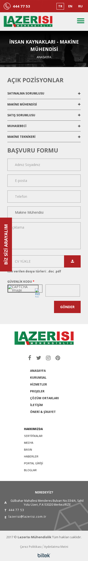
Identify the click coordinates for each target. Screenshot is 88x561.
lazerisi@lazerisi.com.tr (27, 517)
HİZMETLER (38, 384)
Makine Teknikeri (21, 137)
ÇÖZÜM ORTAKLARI (44, 398)
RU (80, 6)
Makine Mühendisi (22, 104)
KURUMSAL (38, 377)
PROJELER (37, 391)
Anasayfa (44, 57)
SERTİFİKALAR (33, 435)
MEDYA (28, 442)
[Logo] (28, 21)
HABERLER (31, 456)
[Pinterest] (58, 357)
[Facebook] (30, 357)
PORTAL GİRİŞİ (33, 463)
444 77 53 (21, 6)
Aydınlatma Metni (56, 546)
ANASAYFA (38, 371)
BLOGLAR (30, 470)
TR (60, 6)
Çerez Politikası (31, 546)
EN (70, 6)
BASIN (28, 449)
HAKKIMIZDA (33, 429)
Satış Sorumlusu (21, 115)
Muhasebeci (17, 126)
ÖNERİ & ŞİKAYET (43, 412)
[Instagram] (48, 357)
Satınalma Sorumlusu (26, 93)
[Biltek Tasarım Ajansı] (44, 555)
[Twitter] (39, 357)
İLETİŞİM (36, 405)
